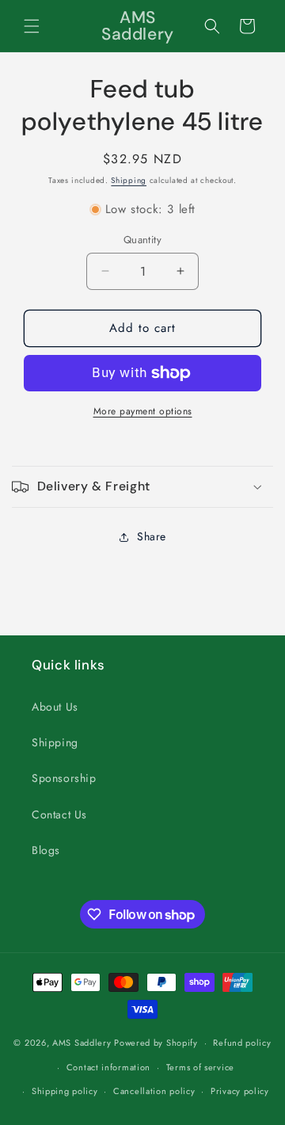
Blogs (46, 850)
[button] (31, 26)
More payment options (142, 411)
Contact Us (59, 814)
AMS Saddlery (81, 1042)
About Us (55, 707)
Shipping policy (65, 1091)
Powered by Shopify (156, 1042)
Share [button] (151, 536)
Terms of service (200, 1067)
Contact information (108, 1067)
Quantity (143, 239)
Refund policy (242, 1042)
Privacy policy (240, 1091)
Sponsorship (64, 778)
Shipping (128, 180)
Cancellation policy (154, 1091)
